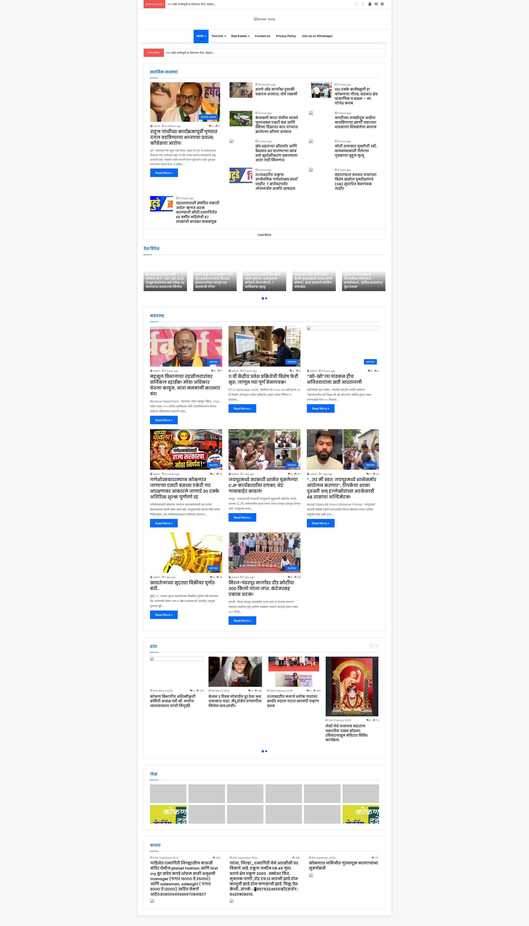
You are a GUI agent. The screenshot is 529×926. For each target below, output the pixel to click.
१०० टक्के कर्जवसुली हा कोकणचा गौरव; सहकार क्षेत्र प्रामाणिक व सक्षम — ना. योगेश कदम (211, 4)
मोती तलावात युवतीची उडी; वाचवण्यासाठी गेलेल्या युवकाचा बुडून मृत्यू (356, 151)
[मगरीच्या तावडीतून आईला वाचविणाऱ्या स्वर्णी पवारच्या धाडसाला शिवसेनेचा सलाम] (311, 113)
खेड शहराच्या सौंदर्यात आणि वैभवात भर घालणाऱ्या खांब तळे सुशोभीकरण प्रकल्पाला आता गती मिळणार (276, 153)
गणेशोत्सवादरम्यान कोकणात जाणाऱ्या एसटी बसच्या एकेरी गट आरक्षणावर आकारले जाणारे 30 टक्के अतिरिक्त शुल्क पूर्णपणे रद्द (184, 488)
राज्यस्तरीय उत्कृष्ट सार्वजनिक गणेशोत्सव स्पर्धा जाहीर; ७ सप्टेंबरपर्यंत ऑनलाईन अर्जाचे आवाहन (276, 181)
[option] (165, 275)
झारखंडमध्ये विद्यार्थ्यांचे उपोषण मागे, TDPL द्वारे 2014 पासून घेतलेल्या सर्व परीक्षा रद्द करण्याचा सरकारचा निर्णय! (165, 280)
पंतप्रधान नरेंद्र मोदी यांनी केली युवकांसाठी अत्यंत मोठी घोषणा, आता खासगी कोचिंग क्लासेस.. (313, 280)
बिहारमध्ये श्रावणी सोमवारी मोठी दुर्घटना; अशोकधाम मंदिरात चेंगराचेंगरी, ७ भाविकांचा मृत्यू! (263, 280)
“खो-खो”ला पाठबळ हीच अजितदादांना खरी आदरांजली (334, 379)
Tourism (217, 36)
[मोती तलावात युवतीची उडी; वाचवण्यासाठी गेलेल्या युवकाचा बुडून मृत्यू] (311, 141)
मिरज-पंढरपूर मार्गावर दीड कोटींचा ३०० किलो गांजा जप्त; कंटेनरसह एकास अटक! (261, 588)
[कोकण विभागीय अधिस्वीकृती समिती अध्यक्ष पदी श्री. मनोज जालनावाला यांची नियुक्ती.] (177, 672)
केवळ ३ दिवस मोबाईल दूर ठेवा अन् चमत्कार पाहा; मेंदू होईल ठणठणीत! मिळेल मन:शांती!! (235, 701)
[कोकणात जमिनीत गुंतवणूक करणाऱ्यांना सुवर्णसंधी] (311, 876)
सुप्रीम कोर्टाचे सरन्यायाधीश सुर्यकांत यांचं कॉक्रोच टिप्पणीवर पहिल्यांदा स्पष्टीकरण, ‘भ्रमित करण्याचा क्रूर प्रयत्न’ (363, 279)
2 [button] (266, 298)
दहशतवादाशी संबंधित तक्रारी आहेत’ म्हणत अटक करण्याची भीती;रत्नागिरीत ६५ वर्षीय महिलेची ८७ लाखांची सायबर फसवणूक (197, 212)
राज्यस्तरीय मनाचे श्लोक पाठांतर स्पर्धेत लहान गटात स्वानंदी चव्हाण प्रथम (293, 701)
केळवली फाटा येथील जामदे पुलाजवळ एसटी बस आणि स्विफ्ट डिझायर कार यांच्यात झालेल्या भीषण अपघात (276, 125)
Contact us (262, 36)
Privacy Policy (286, 36)
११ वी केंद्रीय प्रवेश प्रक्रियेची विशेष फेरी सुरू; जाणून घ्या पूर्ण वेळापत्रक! (263, 379)
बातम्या (200, 36)
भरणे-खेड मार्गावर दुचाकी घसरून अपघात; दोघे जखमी (276, 91)
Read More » (164, 172)
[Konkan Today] (264, 19)
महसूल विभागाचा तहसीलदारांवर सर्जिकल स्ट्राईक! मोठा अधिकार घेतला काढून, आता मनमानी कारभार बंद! (185, 385)
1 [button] (263, 298)
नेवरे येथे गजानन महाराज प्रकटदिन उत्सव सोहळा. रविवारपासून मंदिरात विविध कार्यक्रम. (346, 733)
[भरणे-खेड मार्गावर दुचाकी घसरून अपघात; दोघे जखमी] (241, 90)
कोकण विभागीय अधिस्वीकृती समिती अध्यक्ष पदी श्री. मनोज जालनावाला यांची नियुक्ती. (172, 701)
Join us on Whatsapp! (317, 36)
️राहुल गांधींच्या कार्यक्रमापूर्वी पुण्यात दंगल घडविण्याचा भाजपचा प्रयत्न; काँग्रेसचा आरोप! (183, 137)
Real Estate (239, 36)
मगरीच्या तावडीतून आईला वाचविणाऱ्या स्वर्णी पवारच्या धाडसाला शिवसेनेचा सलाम (355, 123)
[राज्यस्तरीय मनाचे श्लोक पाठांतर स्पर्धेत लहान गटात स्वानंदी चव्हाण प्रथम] (293, 672)
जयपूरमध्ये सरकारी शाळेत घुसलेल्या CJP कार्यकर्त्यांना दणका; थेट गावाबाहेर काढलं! (263, 485)
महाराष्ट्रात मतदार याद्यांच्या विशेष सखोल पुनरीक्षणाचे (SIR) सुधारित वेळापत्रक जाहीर (355, 181)
